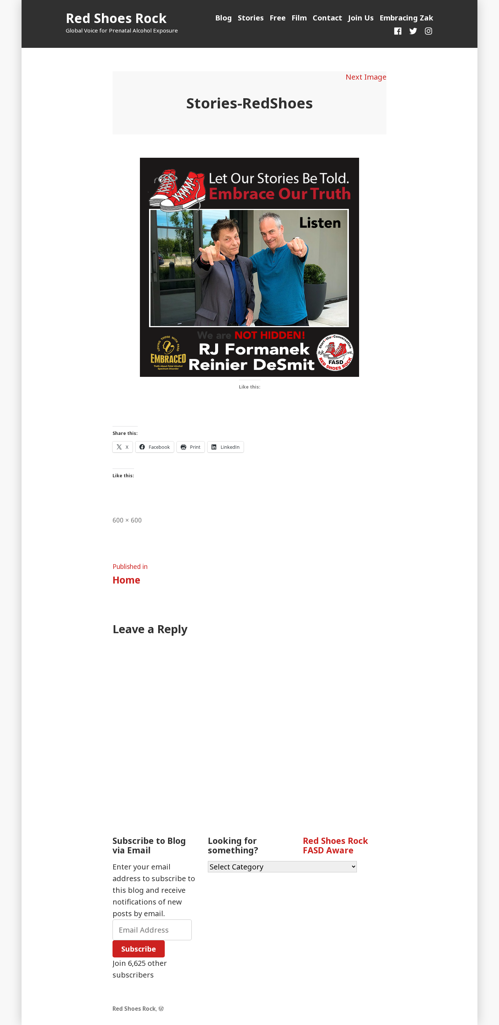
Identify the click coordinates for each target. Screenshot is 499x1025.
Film (299, 18)
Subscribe (138, 949)
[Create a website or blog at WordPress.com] (161, 1008)
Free (278, 18)
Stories (251, 18)
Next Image (366, 77)
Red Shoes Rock (116, 18)
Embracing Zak (406, 18)
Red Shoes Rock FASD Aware (335, 845)
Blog (223, 18)
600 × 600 (127, 520)
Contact (327, 18)
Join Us (361, 18)
